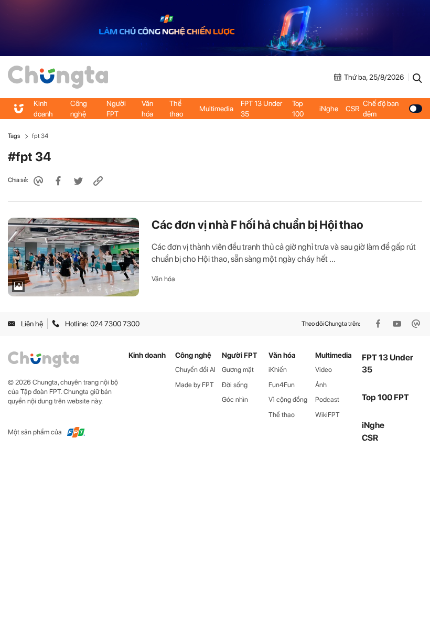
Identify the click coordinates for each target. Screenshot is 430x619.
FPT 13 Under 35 (261, 108)
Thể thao (176, 108)
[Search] (417, 77)
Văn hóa (147, 108)
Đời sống (235, 385)
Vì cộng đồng (287, 399)
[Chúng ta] (58, 76)
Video (323, 369)
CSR (352, 108)
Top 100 (298, 108)
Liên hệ (32, 323)
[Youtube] (398, 323)
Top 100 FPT (385, 397)
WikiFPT (327, 415)
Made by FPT (194, 385)
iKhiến (277, 369)
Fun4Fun (281, 385)
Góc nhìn (235, 399)
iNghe (328, 108)
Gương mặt (238, 369)
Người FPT (116, 108)
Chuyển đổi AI (195, 369)
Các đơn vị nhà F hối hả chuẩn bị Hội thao (257, 224)
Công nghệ (78, 108)
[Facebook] (379, 323)
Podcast (327, 399)
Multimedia (216, 108)
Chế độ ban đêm (381, 108)
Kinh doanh (43, 108)
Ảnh (321, 385)
